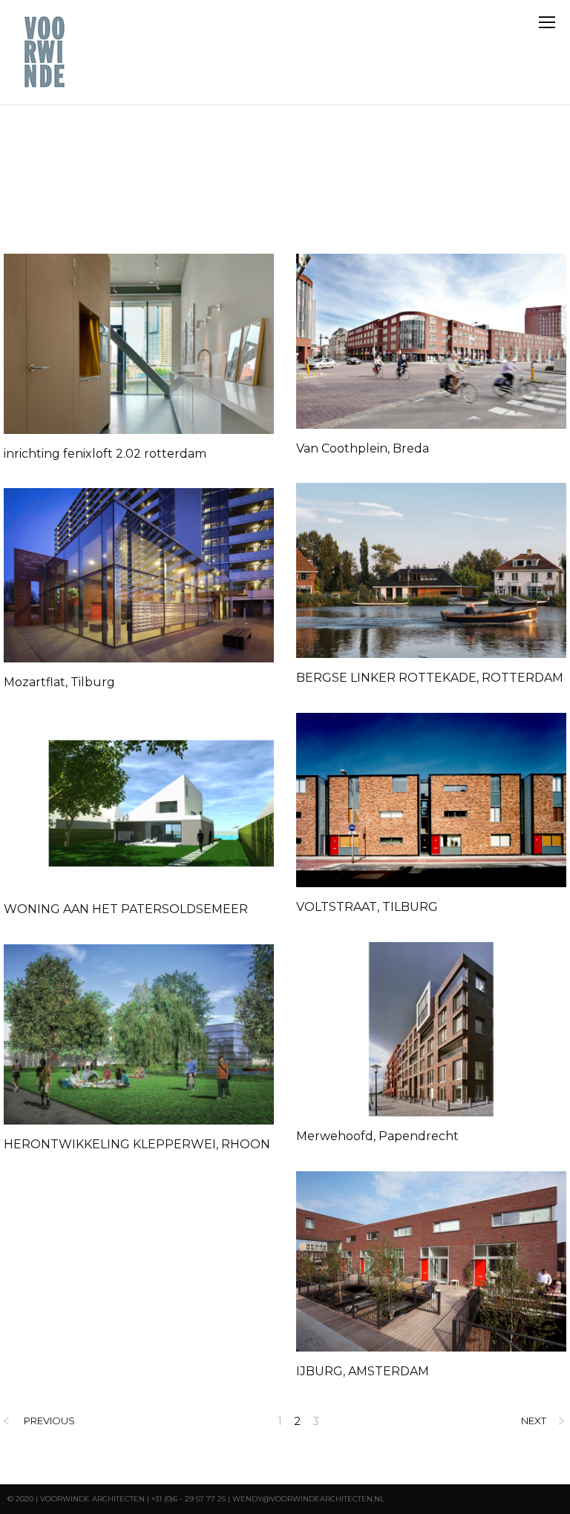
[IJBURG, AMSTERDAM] (431, 1261)
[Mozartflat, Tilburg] (139, 575)
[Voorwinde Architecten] (46, 52)
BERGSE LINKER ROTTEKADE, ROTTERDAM (429, 678)
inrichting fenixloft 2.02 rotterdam (105, 454)
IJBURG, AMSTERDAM (362, 1371)
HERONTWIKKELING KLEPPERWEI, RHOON (137, 1144)
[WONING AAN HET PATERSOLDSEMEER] (139, 803)
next (533, 1421)
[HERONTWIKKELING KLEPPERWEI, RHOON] (139, 1034)
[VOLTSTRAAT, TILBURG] (431, 800)
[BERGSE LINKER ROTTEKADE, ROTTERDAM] (431, 570)
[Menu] (547, 22)
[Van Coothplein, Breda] (431, 341)
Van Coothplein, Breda (362, 448)
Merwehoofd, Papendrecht (377, 1136)
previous (49, 1421)
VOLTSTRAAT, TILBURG (367, 907)
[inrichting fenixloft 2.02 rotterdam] (139, 344)
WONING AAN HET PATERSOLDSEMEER (126, 909)
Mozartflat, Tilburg (59, 682)
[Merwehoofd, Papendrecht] (431, 1029)
